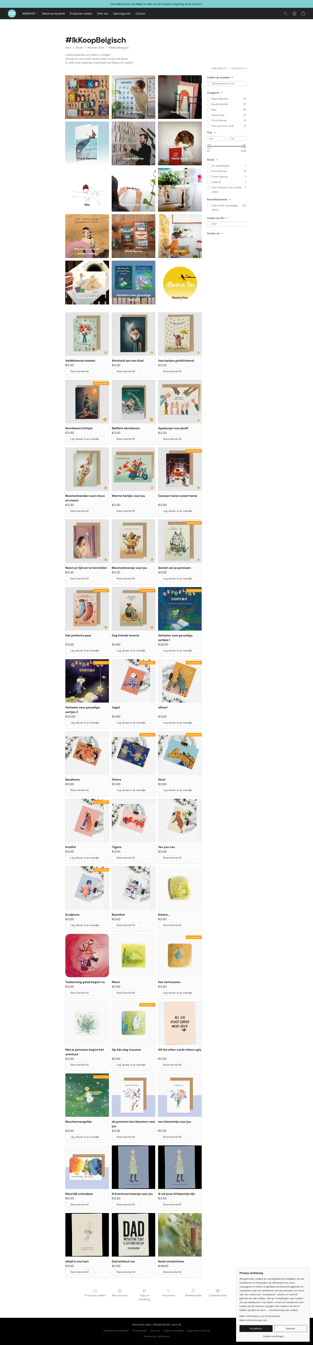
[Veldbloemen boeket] (87, 334)
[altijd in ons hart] (87, 1235)
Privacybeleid (139, 1330)
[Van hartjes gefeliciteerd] (180, 334)
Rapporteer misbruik (198, 1330)
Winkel (79, 47)
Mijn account (119, 1295)
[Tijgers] (133, 820)
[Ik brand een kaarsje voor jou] (133, 1167)
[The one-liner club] (134, 183)
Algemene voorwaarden (116, 1330)
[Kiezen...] (180, 888)
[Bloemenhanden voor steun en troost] (87, 469)
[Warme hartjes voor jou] (133, 469)
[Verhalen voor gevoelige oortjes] (134, 276)
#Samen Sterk (95, 47)
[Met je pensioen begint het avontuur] (87, 1023)
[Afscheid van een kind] (133, 334)
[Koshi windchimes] (180, 1235)
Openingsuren (122, 13)
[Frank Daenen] (87, 137)
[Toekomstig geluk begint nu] (87, 955)
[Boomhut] (133, 888)
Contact (140, 13)
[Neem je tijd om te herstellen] (87, 541)
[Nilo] (87, 183)
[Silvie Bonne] (134, 229)
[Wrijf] (87, 90)
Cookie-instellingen (173, 1330)
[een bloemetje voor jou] (180, 1095)
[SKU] (209, 224)
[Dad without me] (133, 1235)
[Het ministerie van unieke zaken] (87, 229)
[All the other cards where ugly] (180, 1023)
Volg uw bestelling (144, 1297)
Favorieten (169, 1295)
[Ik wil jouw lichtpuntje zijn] (180, 1167)
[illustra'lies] (180, 276)
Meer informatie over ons (253, 1320)
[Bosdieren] (87, 753)
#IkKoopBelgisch (119, 47)
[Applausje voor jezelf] (180, 401)
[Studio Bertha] (87, 276)
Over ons (102, 13)
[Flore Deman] (180, 90)
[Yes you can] (180, 820)
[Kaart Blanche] (134, 137)
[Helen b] (180, 183)
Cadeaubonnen (218, 1295)
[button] (12, 13)
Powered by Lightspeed (156, 1336)
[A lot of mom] (134, 90)
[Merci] (133, 955)
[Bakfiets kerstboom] (133, 401)
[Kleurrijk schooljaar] (87, 1167)
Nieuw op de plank (53, 13)
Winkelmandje (193, 1295)
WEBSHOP (29, 13)
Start (68, 47)
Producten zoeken (81, 13)
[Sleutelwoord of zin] (209, 83)
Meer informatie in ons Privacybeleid (259, 1316)
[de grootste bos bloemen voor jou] (133, 1095)
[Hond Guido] (180, 137)
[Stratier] (180, 229)
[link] (273, 1335)
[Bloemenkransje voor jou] (133, 541)
